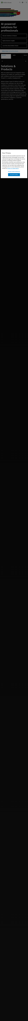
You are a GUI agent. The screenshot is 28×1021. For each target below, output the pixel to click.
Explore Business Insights (8, 40)
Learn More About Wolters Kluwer (10, 45)
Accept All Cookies (14, 174)
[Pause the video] (26, 18)
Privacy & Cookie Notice (13, 168)
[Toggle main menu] (26, 2)
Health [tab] (14, 55)
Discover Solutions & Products (9, 35)
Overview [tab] (4, 55)
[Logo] (7, 2)
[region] (14, 163)
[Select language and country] (23, 2)
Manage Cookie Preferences (14, 171)
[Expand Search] (20, 2)
